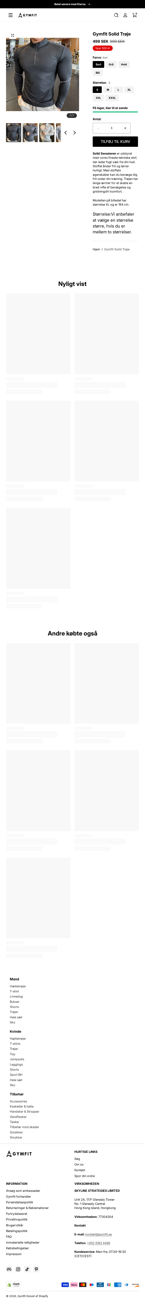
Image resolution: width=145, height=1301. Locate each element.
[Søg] (116, 15)
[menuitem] (106, 1159)
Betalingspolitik (17, 1231)
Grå (111, 64)
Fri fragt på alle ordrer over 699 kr (70, 4)
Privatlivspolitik (17, 1219)
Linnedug (16, 996)
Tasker (14, 1122)
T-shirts (15, 1044)
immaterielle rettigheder (22, 1242)
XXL (98, 97)
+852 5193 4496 (98, 1243)
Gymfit (22, 1296)
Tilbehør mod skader (24, 1127)
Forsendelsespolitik (19, 1202)
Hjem (96, 249)
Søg (77, 1159)
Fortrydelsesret (16, 1214)
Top (12, 1054)
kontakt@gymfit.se (98, 1234)
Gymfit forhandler (18, 1196)
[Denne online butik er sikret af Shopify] (13, 1285)
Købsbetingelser (17, 1248)
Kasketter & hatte (22, 1106)
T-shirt (14, 991)
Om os (78, 1164)
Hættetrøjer (18, 986)
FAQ (9, 1236)
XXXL (112, 97)
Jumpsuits (17, 1059)
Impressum (14, 1254)
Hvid (124, 64)
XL (129, 89)
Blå (98, 72)
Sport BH (16, 1075)
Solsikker (16, 1132)
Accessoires (18, 1101)
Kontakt (79, 1170)
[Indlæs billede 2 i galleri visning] (30, 132)
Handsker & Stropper (24, 1111)
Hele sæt (16, 1017)
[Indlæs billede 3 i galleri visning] (46, 132)
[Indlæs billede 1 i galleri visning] (13, 132)
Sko (12, 1022)
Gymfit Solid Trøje (117, 249)
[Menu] (10, 15)
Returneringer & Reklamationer (27, 1208)
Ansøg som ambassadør (23, 1191)
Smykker (16, 1137)
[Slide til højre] (74, 132)
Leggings (16, 1064)
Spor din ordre (84, 1176)
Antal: (97, 119)
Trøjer (14, 1012)
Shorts (14, 1007)
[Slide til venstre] (65, 132)
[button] (116, 15)
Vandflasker (18, 1117)
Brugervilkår (14, 1225)
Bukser (14, 1002)
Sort (98, 64)
